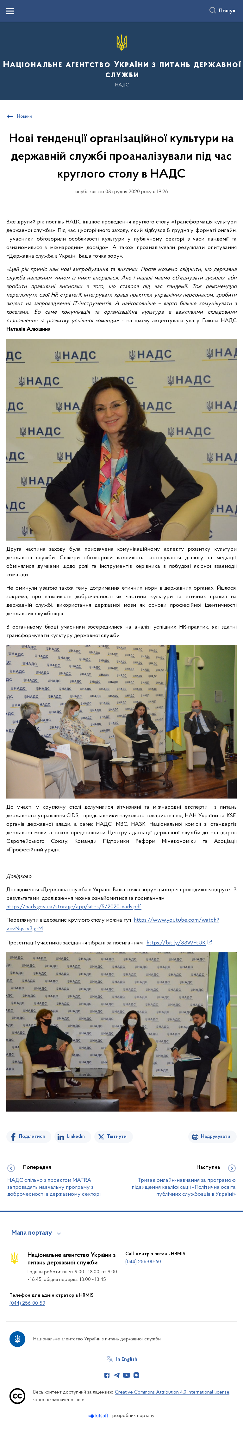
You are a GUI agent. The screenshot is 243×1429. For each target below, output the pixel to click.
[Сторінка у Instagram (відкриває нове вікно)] (136, 1375)
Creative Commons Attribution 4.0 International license (172, 1392)
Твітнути (117, 1136)
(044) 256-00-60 (143, 1261)
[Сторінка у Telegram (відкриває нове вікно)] (117, 1375)
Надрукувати (215, 1136)
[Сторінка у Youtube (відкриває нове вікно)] (126, 1375)
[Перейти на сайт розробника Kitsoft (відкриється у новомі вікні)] (99, 1415)
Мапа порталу (31, 1233)
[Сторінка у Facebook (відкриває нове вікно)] (107, 1375)
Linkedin (76, 1136)
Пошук (227, 11)
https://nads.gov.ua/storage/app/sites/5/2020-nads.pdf (73, 907)
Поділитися (32, 1136)
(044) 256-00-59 (27, 1303)
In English (126, 1359)
